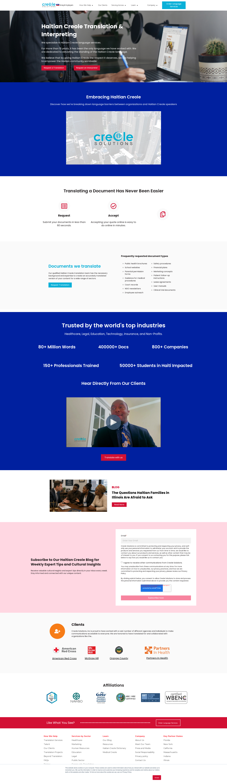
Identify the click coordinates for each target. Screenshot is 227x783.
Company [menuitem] (140, 736)
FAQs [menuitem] (46, 760)
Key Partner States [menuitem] (173, 736)
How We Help (85, 5)
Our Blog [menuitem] (107, 740)
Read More (119, 504)
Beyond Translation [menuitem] (53, 756)
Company (151, 5)
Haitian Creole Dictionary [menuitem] (114, 748)
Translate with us (114, 457)
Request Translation (60, 285)
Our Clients (102, 5)
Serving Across (117, 5)
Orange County (119, 658)
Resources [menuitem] (108, 744)
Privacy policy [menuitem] (141, 756)
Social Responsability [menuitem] (145, 752)
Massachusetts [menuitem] (170, 752)
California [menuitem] (168, 748)
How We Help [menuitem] (50, 736)
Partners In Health (157, 658)
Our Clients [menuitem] (49, 748)
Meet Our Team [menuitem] (142, 744)
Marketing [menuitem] (76, 744)
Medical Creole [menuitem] (110, 752)
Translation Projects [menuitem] (53, 752)
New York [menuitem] (168, 744)
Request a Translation (54, 67)
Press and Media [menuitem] (143, 748)
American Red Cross (64, 658)
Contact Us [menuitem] (140, 760)
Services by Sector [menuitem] (81, 736)
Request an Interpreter (87, 67)
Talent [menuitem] (47, 744)
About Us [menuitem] (139, 740)
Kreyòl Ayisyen (66, 5)
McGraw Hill (92, 658)
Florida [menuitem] (167, 740)
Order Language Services (173, 5)
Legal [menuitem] (74, 756)
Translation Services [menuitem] (53, 740)
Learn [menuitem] (106, 736)
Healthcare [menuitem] (77, 740)
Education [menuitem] (76, 752)
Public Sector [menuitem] (78, 760)
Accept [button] (157, 778)
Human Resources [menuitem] (80, 748)
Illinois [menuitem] (166, 760)
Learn (133, 5)
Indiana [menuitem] (167, 756)
